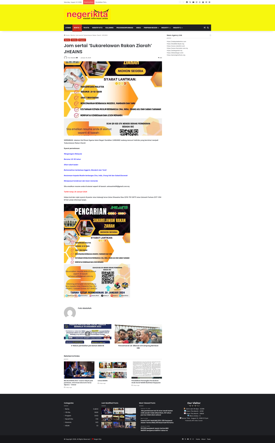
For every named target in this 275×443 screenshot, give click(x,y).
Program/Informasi (124, 28)
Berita (76, 28)
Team (209, 439)
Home (67, 35)
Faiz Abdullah (85, 308)
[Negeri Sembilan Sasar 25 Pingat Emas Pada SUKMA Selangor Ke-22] (130, 425)
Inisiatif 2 (177, 28)
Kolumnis (109, 28)
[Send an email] (77, 58)
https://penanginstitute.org (176, 55)
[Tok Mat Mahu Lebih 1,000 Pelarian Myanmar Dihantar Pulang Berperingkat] (107, 425)
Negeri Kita (97, 439)
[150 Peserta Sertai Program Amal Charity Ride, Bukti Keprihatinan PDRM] (130, 418)
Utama (68, 28)
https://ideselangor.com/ (175, 53)
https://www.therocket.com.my (177, 48)
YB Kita (86, 28)
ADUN (67, 425)
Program (82, 40)
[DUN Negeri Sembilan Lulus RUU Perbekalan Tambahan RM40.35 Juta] (107, 418)
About (203, 439)
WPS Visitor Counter (197, 420)
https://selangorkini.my (174, 50)
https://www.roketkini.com (176, 46)
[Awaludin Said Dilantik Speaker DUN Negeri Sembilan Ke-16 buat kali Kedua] (118, 418)
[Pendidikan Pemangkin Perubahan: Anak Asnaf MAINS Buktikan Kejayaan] (146, 370)
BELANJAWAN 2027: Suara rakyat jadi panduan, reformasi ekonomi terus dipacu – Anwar (78, 383)
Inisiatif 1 (165, 28)
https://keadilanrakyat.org (175, 44)
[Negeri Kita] (87, 14)
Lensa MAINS (103, 381)
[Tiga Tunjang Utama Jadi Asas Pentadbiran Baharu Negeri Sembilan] (118, 425)
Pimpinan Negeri (150, 28)
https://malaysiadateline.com (176, 41)
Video (138, 28)
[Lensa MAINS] (113, 370)
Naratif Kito (97, 28)
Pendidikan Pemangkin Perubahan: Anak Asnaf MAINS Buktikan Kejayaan (119, 2)
